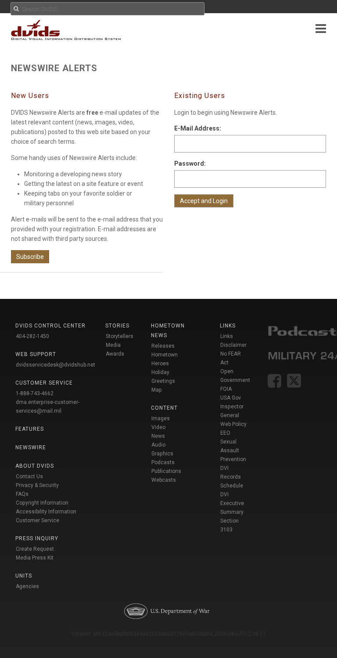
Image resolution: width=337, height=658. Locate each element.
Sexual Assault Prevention (233, 450)
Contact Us (29, 476)
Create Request (35, 549)
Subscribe (30, 256)
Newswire (30, 447)
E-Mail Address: (197, 128)
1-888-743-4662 (35, 393)
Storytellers (119, 336)
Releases (163, 346)
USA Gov (230, 398)
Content (164, 408)
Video (158, 427)
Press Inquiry (36, 538)
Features (29, 429)
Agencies (27, 586)
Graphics (162, 454)
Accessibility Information (46, 512)
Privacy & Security (37, 485)
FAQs (22, 494)
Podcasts (163, 462)
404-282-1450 (32, 336)
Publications (166, 471)
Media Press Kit (35, 558)
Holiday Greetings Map (163, 381)
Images (160, 418)
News (158, 436)
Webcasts (163, 480)
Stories (117, 326)
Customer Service (37, 520)
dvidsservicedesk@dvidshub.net (55, 365)
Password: (190, 163)
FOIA (226, 389)
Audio (158, 445)
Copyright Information (42, 503)
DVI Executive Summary (232, 503)
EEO (225, 433)
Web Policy (233, 424)
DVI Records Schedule (231, 477)
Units (23, 576)
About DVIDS (34, 466)
